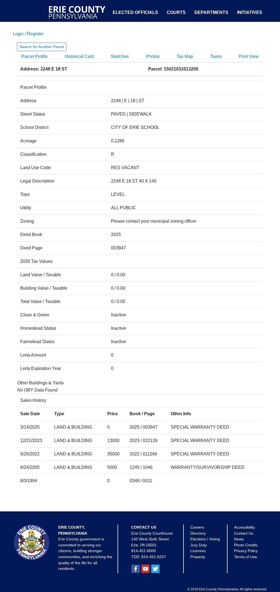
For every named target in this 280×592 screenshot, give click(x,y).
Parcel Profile (34, 56)
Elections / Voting (205, 539)
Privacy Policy (246, 551)
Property (197, 557)
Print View (249, 56)
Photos (153, 56)
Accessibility (244, 527)
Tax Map (185, 56)
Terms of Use (245, 557)
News (239, 539)
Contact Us (243, 533)
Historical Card (79, 56)
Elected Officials (135, 12)
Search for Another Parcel (41, 47)
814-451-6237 (153, 557)
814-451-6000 (143, 551)
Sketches (120, 56)
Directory (198, 533)
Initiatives (249, 12)
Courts (176, 12)
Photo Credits (246, 545)
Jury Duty (198, 545)
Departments (211, 12)
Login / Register (28, 33)
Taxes (216, 56)
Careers (197, 527)
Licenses (198, 551)
